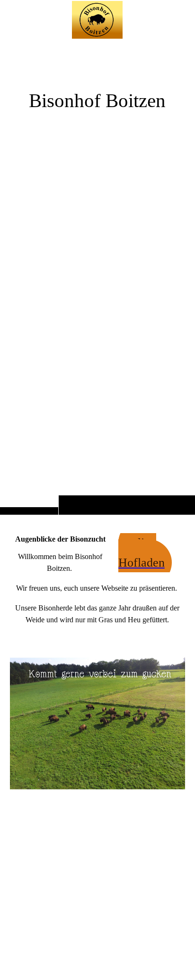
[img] (97, 276)
